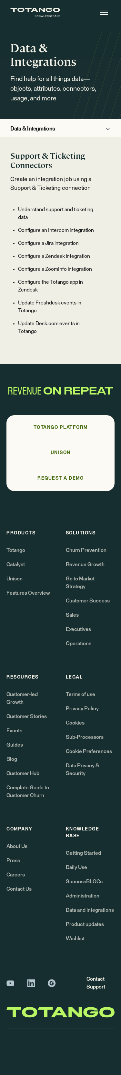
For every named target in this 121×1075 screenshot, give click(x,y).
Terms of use (80, 694)
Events (14, 730)
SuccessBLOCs (84, 881)
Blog (11, 759)
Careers (15, 874)
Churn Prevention (86, 550)
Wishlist (75, 938)
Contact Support (95, 983)
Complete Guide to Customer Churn (27, 791)
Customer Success (88, 600)
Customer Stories (26, 716)
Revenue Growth (85, 564)
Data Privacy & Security (82, 769)
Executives (78, 629)
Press (13, 860)
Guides (14, 745)
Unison (14, 578)
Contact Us (19, 889)
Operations (78, 643)
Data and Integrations (90, 910)
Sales (72, 615)
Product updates (85, 924)
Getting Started (83, 853)
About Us (16, 846)
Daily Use (76, 867)
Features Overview (28, 593)
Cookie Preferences (89, 751)
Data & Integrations (32, 129)
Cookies (75, 723)
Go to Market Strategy (80, 582)
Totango (15, 550)
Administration (82, 895)
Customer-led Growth (22, 698)
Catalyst (15, 564)
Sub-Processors (85, 737)
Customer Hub (22, 773)
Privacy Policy (82, 708)
